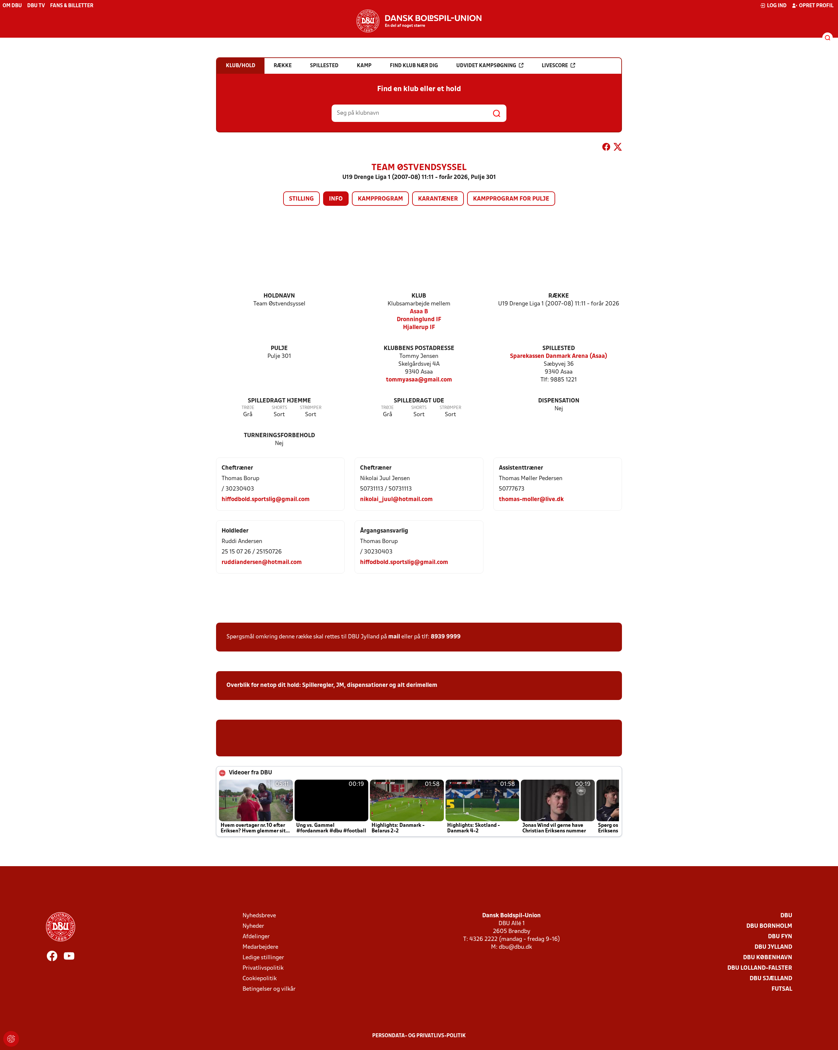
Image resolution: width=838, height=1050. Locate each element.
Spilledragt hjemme (279, 401)
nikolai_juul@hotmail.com (396, 499)
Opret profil (816, 6)
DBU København (767, 958)
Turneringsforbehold (279, 435)
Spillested (558, 348)
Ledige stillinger (263, 958)
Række (558, 296)
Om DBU (12, 6)
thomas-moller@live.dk (531, 499)
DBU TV (36, 6)
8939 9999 (446, 637)
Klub (418, 296)
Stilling (301, 199)
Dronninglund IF (419, 319)
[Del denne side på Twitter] (617, 148)
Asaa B (419, 312)
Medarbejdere (260, 947)
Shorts (279, 408)
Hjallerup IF (419, 327)
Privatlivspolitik (263, 968)
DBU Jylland (773, 947)
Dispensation (558, 401)
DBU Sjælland (771, 979)
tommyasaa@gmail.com (419, 380)
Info (336, 199)
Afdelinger (256, 937)
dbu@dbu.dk (515, 947)
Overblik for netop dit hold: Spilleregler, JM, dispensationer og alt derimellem (332, 685)
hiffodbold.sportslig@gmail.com (266, 499)
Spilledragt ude (419, 401)
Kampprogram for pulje (511, 199)
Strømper (310, 408)
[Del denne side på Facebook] (606, 148)
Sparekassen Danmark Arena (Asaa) (558, 356)
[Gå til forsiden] (419, 21)
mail (394, 637)
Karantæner (438, 199)
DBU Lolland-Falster (759, 968)
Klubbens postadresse (419, 348)
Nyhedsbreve (259, 916)
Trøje (248, 408)
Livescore (555, 66)
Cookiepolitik (260, 979)
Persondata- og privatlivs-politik (419, 1036)
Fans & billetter (71, 6)
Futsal (782, 989)
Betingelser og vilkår (269, 989)
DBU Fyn (780, 937)
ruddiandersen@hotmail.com (262, 562)
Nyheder (253, 926)
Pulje (279, 348)
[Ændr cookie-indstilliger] (11, 1039)
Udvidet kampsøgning (486, 66)
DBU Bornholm (769, 926)
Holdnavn (279, 296)
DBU (786, 916)
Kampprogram (380, 199)
